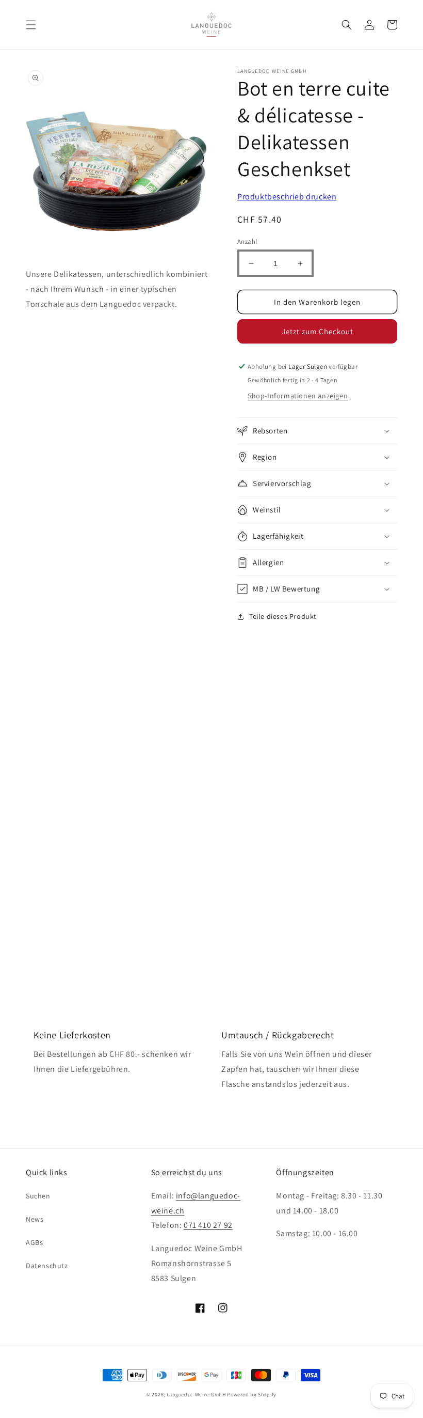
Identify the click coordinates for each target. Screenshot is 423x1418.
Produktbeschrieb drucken (286, 196)
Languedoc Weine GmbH (196, 1394)
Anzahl (247, 241)
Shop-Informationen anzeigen (298, 395)
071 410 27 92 (208, 1225)
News (34, 1219)
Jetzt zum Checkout (317, 331)
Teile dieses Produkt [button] (283, 616)
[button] (31, 24)
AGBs (34, 1242)
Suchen (38, 1196)
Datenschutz (47, 1265)
